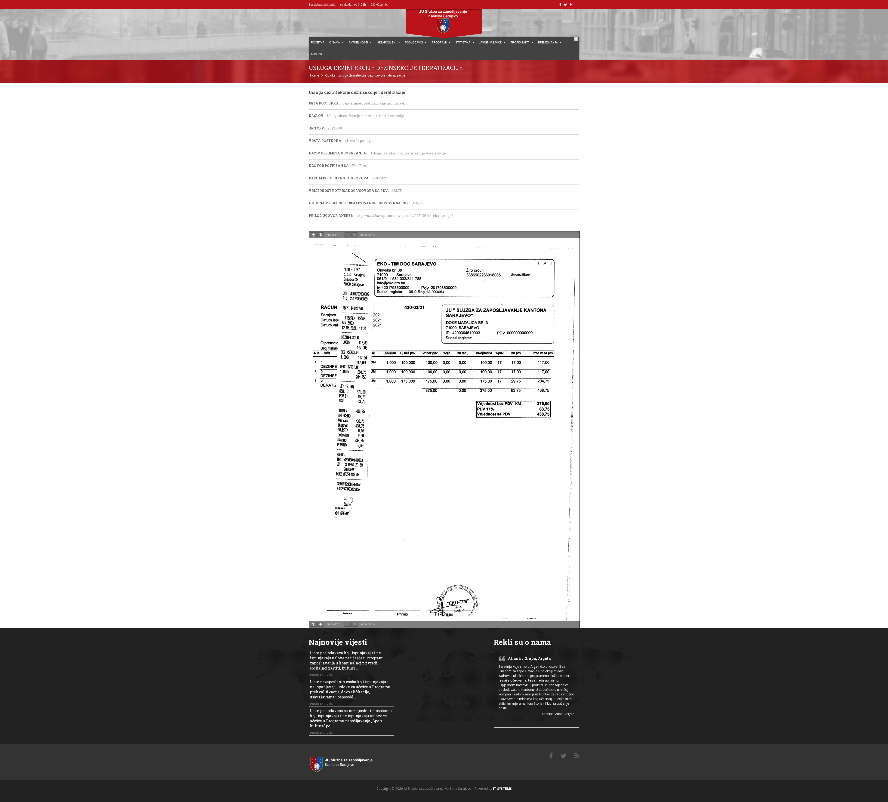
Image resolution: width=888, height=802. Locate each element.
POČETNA (317, 42)
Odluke (330, 75)
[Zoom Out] (347, 234)
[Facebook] (551, 756)
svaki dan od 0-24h (353, 4)
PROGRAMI (439, 42)
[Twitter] (564, 756)
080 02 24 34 (379, 4)
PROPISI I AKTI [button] (519, 42)
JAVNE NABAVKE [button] (490, 42)
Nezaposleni (386, 42)
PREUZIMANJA (548, 42)
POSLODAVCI (414, 42)
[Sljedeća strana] (320, 234)
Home (314, 75)
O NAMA (334, 42)
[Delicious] (576, 756)
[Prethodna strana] (313, 234)
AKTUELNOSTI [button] (358, 42)
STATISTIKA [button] (462, 42)
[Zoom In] (354, 234)
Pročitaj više (321, 674)
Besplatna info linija (322, 4)
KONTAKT (317, 54)
